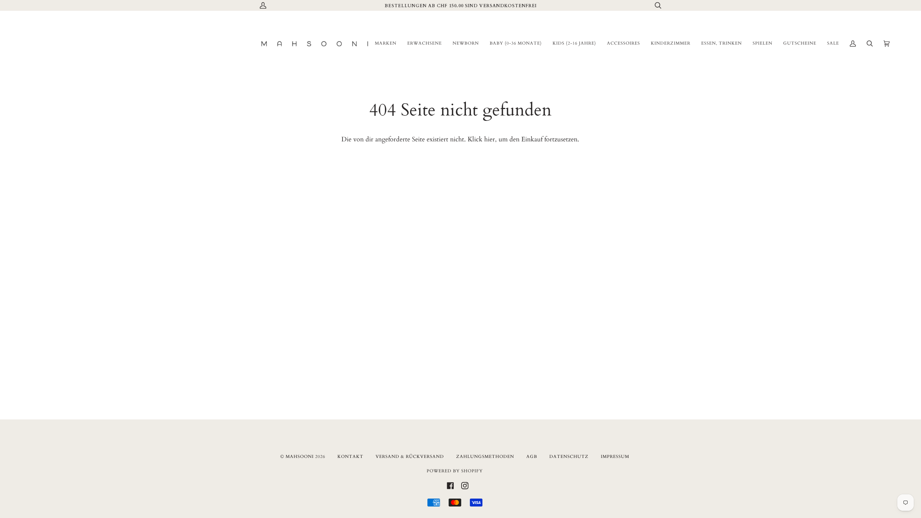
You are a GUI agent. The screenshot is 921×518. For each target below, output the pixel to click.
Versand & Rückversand (410, 456)
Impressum (615, 456)
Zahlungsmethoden (485, 456)
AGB (531, 456)
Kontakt (350, 456)
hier (489, 139)
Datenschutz (569, 456)
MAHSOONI (300, 456)
